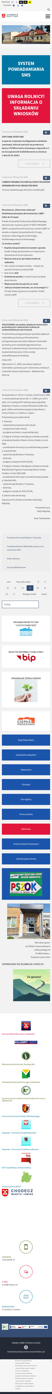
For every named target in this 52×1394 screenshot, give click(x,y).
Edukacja (26, 784)
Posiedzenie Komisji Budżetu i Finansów (24, 537)
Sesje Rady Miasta (26, 740)
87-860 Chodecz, (42, 953)
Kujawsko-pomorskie (40, 957)
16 (7, 594)
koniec (44, 594)
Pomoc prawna (26, 814)
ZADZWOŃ (6, 1257)
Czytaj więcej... (32, 163)
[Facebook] (26, 1347)
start (9, 582)
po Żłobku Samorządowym (38, 946)
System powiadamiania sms (26, 69)
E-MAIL (5, 1281)
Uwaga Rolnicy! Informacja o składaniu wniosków (26, 105)
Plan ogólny (26, 799)
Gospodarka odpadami (26, 755)
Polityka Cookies (32, 1342)
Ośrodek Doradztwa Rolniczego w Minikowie (21, 1082)
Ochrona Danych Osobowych (26, 844)
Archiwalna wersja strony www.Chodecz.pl (26, 1351)
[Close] (50, 1361)
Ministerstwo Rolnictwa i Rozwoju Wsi (18, 1064)
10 (8, 588)
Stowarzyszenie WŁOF (11, 1186)
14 (37, 588)
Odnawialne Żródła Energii (26, 678)
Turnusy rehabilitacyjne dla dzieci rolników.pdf (23, 189)
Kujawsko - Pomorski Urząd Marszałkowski (20, 1149)
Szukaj (48, 9)
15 (45, 588)
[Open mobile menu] (48, 16)
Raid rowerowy (13, 558)
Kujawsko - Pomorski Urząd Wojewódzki (19, 1132)
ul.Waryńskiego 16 (42, 949)
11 (15, 588)
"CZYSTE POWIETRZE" (26, 625)
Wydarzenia (26, 769)
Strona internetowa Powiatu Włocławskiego (21, 1116)
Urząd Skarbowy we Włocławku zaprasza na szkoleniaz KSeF (25, 548)
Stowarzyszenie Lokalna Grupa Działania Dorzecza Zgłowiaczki (23, 1099)
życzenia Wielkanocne (16, 567)
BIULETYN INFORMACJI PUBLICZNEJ (26, 651)
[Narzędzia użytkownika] (46, 133)
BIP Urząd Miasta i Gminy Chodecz (16, 1167)
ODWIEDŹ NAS (8, 1306)
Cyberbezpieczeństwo (26, 858)
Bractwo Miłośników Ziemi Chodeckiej (18, 1034)
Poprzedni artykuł (23, 582)
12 (22, 588)
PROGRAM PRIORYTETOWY (26, 622)
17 (14, 594)
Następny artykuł (29, 594)
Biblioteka (26, 829)
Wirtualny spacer (42, 942)
